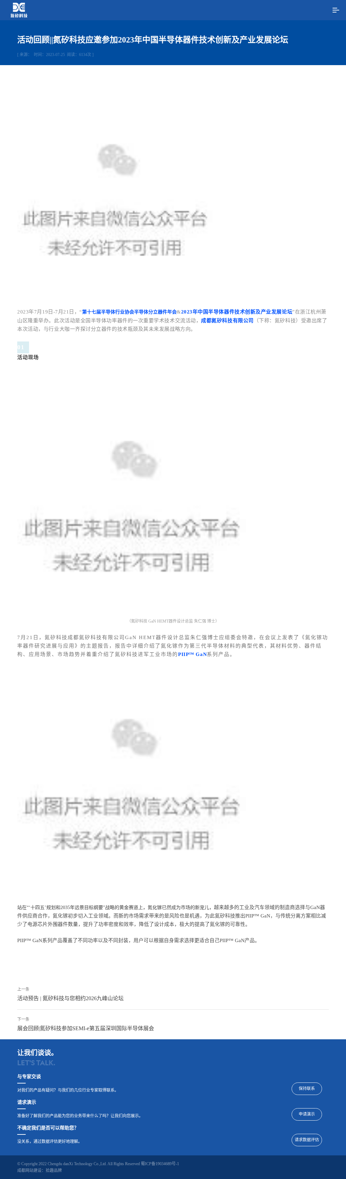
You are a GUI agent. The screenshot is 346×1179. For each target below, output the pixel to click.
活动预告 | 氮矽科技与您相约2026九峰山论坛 (70, 998)
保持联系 (307, 1088)
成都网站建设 (29, 1170)
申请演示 (307, 1114)
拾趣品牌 (54, 1170)
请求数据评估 (307, 1139)
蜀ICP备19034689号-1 (160, 1163)
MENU (336, 10)
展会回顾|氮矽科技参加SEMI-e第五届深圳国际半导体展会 (85, 1028)
